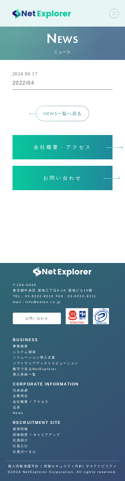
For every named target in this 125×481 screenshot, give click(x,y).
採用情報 (20, 429)
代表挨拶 (20, 390)
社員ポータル (24, 451)
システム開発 (24, 352)
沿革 (17, 407)
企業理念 (20, 396)
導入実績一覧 (24, 374)
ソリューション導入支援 (34, 357)
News (18, 413)
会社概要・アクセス (64, 147)
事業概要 (20, 346)
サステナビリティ (101, 466)
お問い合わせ (64, 178)
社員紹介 (20, 440)
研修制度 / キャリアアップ (36, 434)
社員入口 (20, 446)
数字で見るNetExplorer (35, 369)
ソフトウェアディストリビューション (46, 363)
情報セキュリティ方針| (65, 466)
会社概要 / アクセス (31, 401)
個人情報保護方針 (23, 466)
